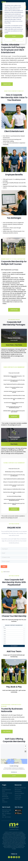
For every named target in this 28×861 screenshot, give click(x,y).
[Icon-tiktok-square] (19, 857)
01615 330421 (6, 571)
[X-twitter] (14, 857)
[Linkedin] (17, 857)
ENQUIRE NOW (14, 416)
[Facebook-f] (9, 857)
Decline (14, 40)
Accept (14, 36)
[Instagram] (11, 857)
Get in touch (6, 807)
